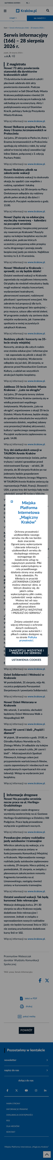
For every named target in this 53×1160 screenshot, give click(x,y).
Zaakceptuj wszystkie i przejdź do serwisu (26, 652)
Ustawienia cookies (26, 660)
